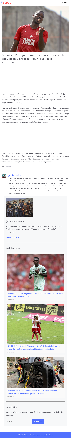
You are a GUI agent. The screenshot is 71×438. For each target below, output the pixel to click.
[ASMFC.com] (6, 3)
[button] (51, 3)
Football (8, 167)
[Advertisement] (35, 80)
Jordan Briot (15, 175)
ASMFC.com (25, 435)
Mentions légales (35, 435)
